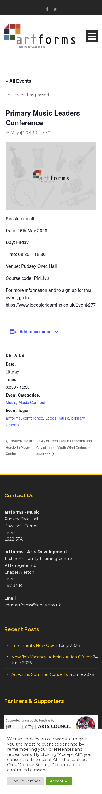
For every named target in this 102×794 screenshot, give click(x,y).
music (64, 418)
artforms (13, 418)
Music (11, 402)
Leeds (50, 418)
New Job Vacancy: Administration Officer (51, 657)
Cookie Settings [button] (25, 781)
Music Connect (31, 402)
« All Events (18, 80)
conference (33, 418)
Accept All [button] (59, 781)
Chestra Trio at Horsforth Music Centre (19, 447)
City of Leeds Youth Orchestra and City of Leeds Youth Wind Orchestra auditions (64, 447)
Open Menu (92, 36)
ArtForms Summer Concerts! (40, 674)
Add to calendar (35, 331)
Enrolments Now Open (34, 645)
